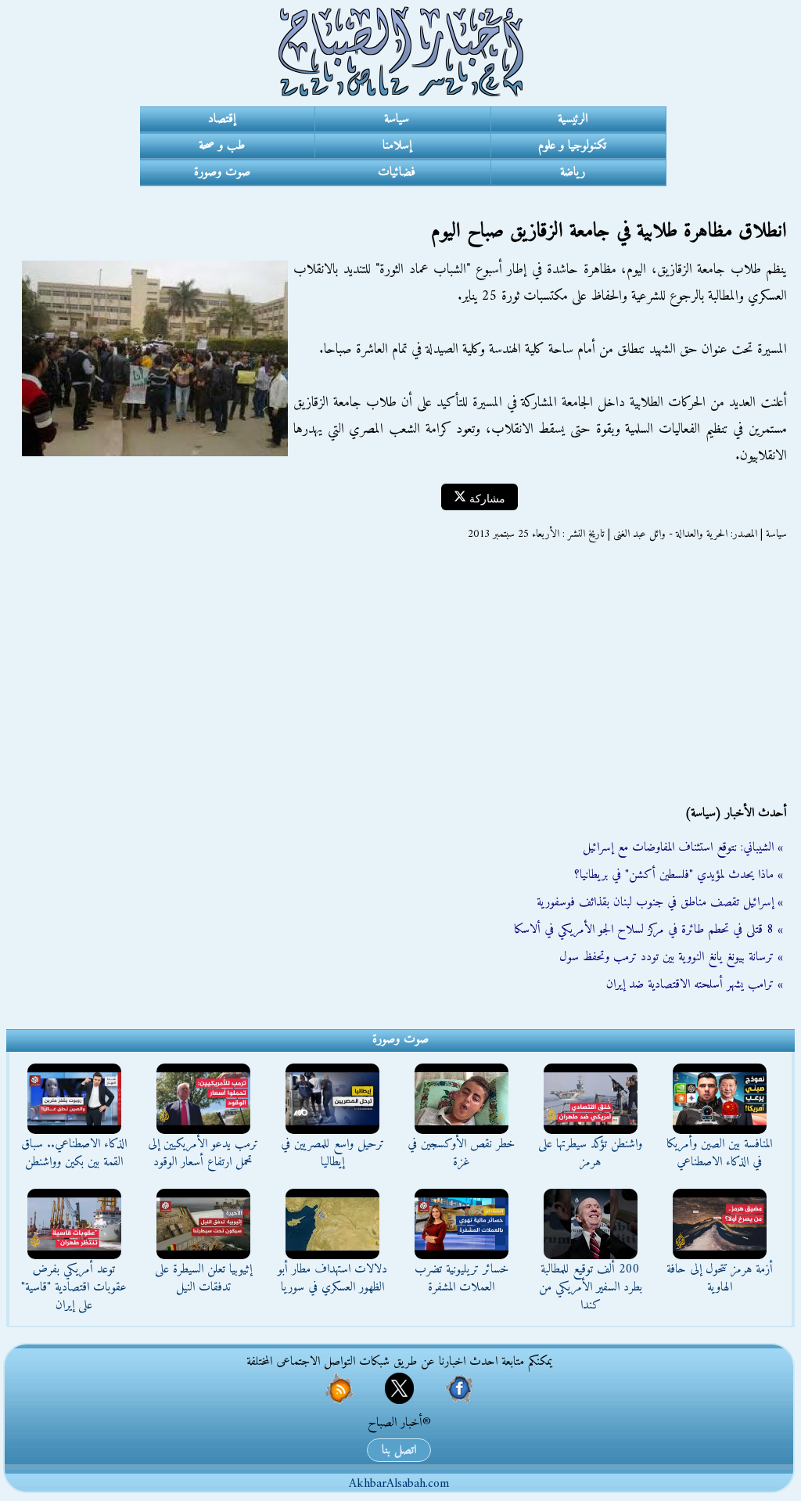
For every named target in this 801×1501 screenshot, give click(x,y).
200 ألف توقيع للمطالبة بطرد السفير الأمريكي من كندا (590, 1287)
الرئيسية (572, 119)
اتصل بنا (399, 1450)
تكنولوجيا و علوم (572, 146)
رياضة (572, 172)
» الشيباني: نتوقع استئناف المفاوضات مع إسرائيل (683, 847)
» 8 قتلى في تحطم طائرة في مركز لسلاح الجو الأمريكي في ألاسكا (648, 930)
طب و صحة (222, 146)
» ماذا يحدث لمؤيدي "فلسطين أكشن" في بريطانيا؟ (678, 875)
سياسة (396, 119)
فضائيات (396, 172)
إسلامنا (397, 146)
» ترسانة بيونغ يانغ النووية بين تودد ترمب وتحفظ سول (671, 957)
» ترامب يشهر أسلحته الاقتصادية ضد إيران (694, 984)
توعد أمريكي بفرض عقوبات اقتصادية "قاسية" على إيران (74, 1287)
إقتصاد (221, 119)
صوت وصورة (222, 172)
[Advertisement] (400, 673)
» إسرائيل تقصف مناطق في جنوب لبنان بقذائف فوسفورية (660, 902)
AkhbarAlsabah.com (399, 1484)
